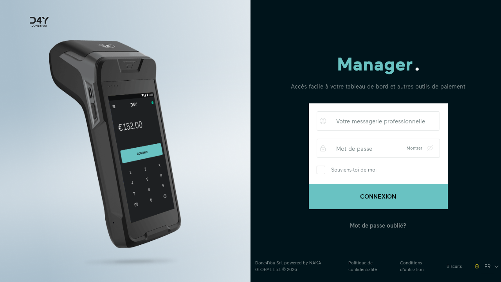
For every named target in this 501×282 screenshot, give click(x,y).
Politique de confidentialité (362, 266)
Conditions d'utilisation (412, 266)
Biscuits (454, 266)
